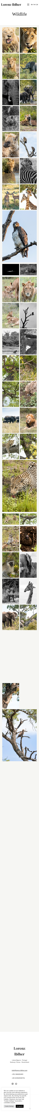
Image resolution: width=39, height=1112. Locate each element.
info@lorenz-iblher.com (19, 1070)
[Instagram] (12, 1084)
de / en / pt (34, 4)
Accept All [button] (19, 1106)
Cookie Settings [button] (9, 1106)
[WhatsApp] (16, 1084)
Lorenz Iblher (11, 4)
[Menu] (28, 4)
